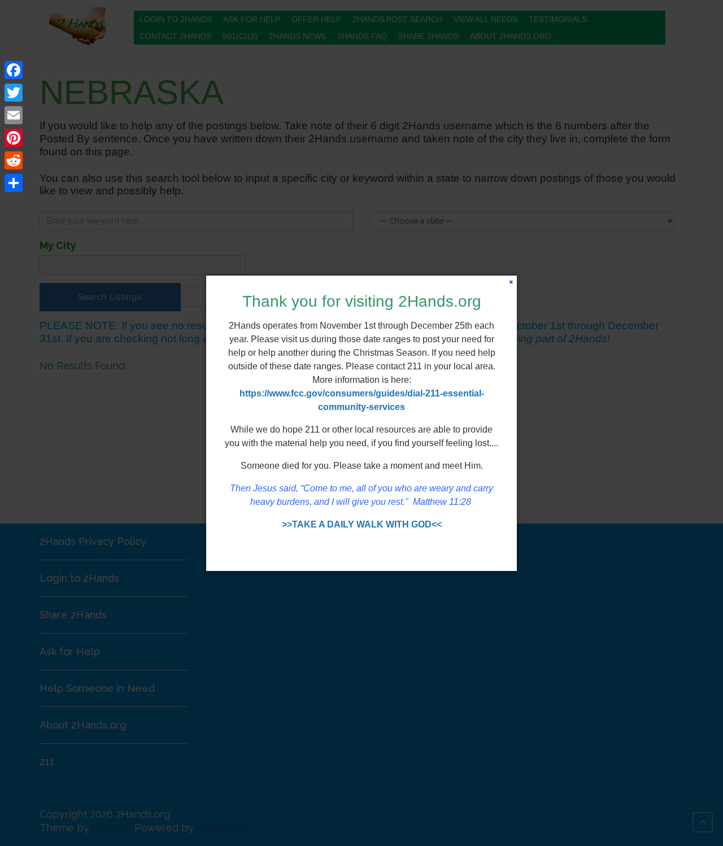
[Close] (511, 281)
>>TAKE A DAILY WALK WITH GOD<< (362, 524)
